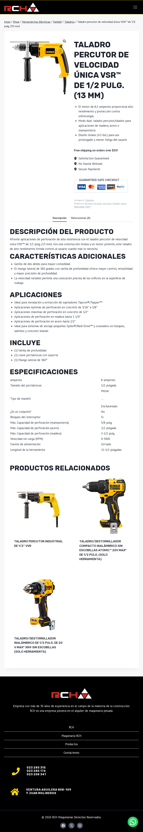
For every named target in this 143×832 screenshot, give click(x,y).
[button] (64, 41)
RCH (71, 727)
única (123, 203)
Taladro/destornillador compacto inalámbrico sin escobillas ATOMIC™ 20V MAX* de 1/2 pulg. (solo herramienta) (103, 550)
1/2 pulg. (97, 203)
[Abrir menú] (135, 7)
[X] (71, 826)
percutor (107, 203)
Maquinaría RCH (71, 736)
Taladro (116, 203)
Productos (71, 744)
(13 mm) (88, 203)
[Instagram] (80, 826)
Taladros (89, 200)
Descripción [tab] (60, 218)
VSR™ (88, 206)
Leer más (20, 557)
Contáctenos (71, 753)
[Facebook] (63, 826)
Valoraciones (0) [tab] (80, 218)
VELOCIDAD (79, 206)
